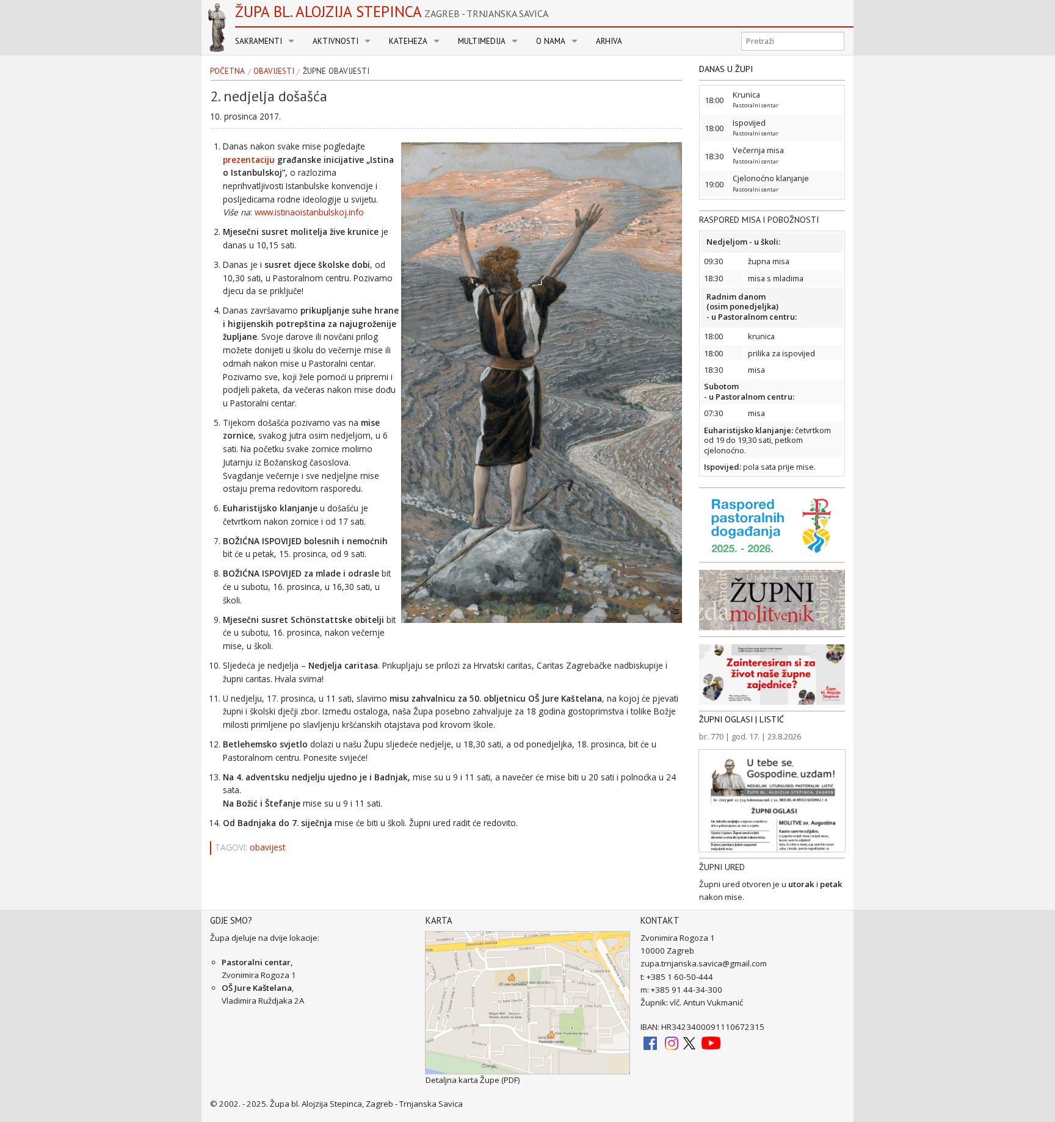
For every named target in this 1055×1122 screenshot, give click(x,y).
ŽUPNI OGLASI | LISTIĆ (741, 719)
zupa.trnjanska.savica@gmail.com (703, 963)
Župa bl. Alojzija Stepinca (391, 11)
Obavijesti (273, 71)
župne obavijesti (336, 71)
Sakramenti (258, 41)
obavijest (267, 847)
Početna (227, 71)
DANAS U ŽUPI (726, 68)
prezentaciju (250, 159)
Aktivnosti (335, 41)
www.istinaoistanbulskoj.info (309, 212)
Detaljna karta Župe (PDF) (473, 1079)
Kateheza (408, 41)
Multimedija (482, 41)
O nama (550, 41)
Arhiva (609, 41)
